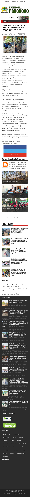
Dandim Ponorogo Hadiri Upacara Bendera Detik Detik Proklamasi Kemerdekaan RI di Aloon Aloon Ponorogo (18, 346)
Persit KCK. (15, 450)
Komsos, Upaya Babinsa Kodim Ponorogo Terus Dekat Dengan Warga (17, 358)
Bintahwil (5, 440)
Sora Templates (12, 493)
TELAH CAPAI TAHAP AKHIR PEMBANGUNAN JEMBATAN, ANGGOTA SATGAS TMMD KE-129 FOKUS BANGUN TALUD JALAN (19, 272)
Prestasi (23, 450)
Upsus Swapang (21, 453)
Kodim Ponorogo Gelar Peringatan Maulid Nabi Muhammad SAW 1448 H (18, 402)
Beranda (7, 1)
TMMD (5, 453)
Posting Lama (25, 217)
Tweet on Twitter (15, 151)
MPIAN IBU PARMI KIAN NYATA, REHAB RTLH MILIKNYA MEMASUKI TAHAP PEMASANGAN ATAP (19, 230)
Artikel (4, 434)
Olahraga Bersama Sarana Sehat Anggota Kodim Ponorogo (18, 301)
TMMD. (12, 453)
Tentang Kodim (14, 1)
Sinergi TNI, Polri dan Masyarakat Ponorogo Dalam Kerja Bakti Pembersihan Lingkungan (18, 311)
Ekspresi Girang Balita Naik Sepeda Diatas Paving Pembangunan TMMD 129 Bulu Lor (19, 251)
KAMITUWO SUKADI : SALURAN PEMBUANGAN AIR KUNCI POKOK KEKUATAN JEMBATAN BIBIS (19, 241)
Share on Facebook (15, 147)
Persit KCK (6, 450)
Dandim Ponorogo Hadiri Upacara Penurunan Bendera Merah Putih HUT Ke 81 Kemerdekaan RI (19, 261)
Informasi (13, 34)
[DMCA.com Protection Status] (9, 425)
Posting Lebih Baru (6, 217)
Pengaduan (22, 1)
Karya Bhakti (22, 443)
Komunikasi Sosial (21, 34)
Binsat (14, 437)
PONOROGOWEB (15, 491)
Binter (12, 440)
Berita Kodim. (6, 437)
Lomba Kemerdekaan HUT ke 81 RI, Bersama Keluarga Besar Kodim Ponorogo (17, 391)
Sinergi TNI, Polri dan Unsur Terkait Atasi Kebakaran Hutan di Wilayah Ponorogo (18, 323)
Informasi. (13, 443)
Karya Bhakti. (6, 447)
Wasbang (5, 456)
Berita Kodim (7, 34)
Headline (19, 440)
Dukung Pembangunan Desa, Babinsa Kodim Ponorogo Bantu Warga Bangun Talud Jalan (17, 334)
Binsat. (21, 437)
